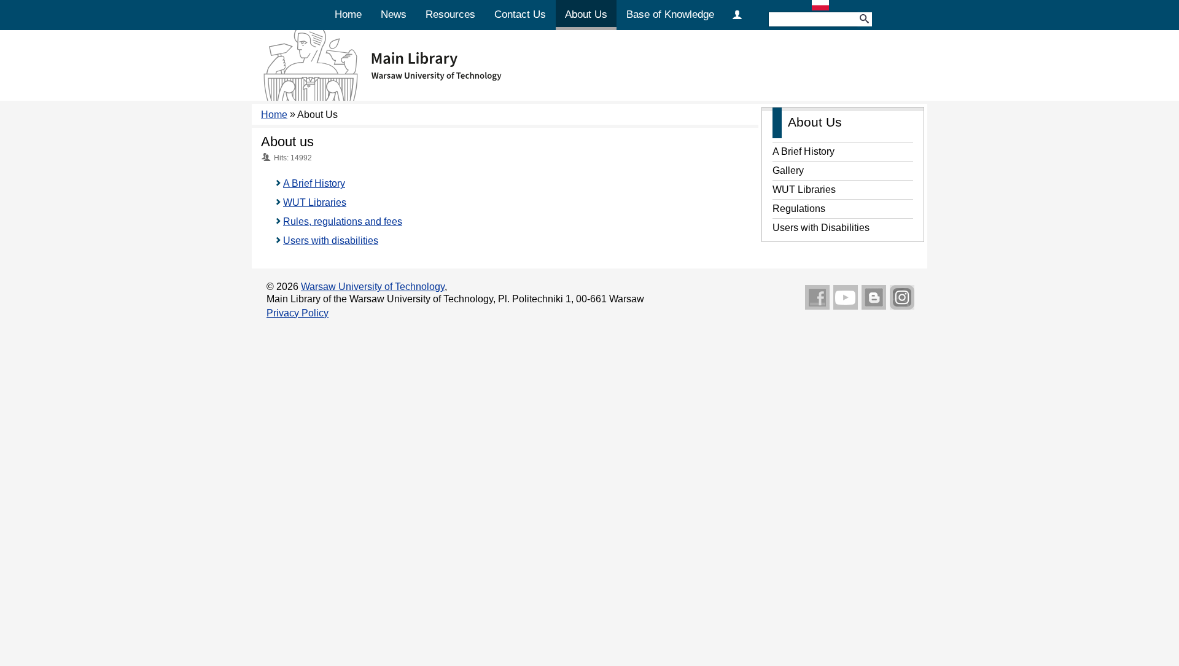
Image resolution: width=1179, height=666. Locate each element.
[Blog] (874, 298)
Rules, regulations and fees (342, 221)
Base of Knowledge (670, 14)
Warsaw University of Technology (373, 286)
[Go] (864, 19)
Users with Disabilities (821, 227)
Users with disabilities (330, 240)
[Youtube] (845, 298)
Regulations (798, 208)
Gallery (788, 170)
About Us (586, 14)
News (394, 14)
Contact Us (520, 14)
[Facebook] (817, 298)
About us (287, 141)
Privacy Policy (298, 313)
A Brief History (314, 183)
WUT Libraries (314, 202)
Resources (450, 14)
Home (348, 14)
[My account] (737, 13)
